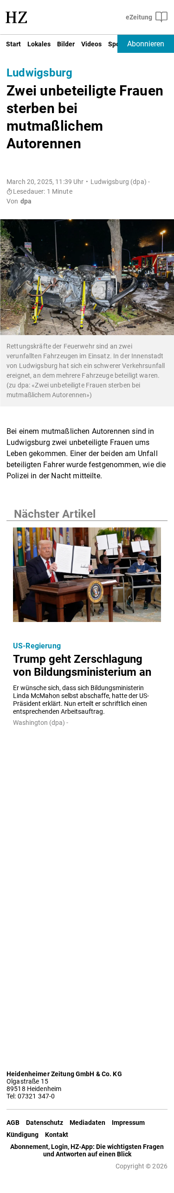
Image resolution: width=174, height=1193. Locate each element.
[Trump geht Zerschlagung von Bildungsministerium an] (87, 577)
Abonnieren (145, 43)
